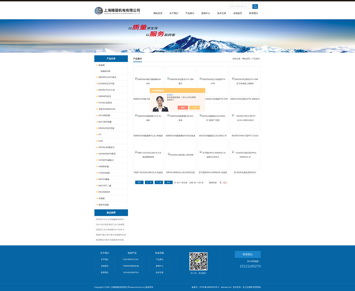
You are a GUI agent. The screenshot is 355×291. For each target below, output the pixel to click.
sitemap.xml (226, 287)
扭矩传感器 (103, 205)
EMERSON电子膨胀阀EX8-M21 (148, 99)
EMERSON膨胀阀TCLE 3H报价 (148, 135)
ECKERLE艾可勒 (106, 83)
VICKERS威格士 (106, 160)
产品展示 (189, 13)
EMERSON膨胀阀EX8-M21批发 (180, 135)
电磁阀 (101, 65)
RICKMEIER (104, 192)
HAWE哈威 (103, 166)
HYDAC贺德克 (105, 102)
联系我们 (253, 13)
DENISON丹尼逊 (106, 128)
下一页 (158, 182)
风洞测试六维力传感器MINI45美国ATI (111, 240)
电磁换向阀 (105, 71)
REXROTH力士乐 (106, 90)
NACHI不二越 (104, 185)
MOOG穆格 (103, 179)
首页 (139, 182)
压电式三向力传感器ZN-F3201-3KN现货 (111, 229)
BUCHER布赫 (104, 122)
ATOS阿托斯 (104, 115)
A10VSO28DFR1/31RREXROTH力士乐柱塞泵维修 (133, 272)
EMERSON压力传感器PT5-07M (213, 99)
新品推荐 (111, 212)
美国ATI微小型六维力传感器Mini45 (111, 235)
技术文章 (221, 13)
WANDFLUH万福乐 (107, 77)
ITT (100, 134)
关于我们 (173, 13)
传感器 (101, 198)
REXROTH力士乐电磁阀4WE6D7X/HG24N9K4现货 (111, 219)
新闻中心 (205, 13)
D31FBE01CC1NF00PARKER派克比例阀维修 (133, 259)
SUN (100, 141)
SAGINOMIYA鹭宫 (107, 154)
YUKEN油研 (104, 173)
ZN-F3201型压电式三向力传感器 (110, 224)
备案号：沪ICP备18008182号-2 (205, 287)
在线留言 (237, 13)
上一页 (149, 182)
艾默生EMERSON (106, 109)
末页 (168, 182)
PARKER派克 (104, 96)
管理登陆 (257, 287)
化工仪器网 (247, 287)
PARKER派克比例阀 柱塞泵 (133, 266)
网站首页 (158, 13)
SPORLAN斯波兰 (106, 147)
